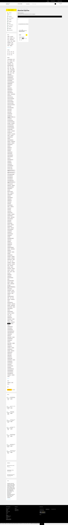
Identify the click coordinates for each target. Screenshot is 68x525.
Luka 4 (13, 271)
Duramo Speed (9, 220)
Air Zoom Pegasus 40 (10, 177)
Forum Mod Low (9, 232)
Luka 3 (11, 271)
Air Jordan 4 (12, 123)
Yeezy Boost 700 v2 (10, 352)
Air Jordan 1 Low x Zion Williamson (10, 117)
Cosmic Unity (9, 209)
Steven (11, 320)
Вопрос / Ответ (7, 508)
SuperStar (9, 323)
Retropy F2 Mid (13, 305)
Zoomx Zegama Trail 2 (10, 373)
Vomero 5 (12, 495)
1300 (10, 68)
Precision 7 (9, 299)
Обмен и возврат (8, 511)
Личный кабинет (16, 509)
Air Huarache (8, 483)
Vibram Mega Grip (10, 340)
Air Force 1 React (9, 109)
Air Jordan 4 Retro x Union (10, 126)
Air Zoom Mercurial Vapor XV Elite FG (11, 170)
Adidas (8, 36)
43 (13, 53)
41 (9, 53)
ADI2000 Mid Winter (10, 83)
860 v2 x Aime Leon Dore (10, 65)
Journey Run (13, 262)
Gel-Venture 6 (9, 256)
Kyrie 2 (8, 265)
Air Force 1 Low (9, 95)
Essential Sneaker (10, 226)
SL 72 (8, 314)
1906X (13, 71)
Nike (12, 42)
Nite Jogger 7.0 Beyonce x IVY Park (11, 287)
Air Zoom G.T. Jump (10, 168)
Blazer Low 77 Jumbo (10, 191)
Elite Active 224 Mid (10, 223)
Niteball (8, 283)
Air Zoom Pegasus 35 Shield (11, 174)
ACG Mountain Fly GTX (10, 77)
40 (21, 38)
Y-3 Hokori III (9, 347)
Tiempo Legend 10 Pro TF (11, 332)
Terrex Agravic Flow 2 (10, 326)
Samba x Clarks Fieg (10, 308)
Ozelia (12, 293)
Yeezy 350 (8, 496)
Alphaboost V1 (9, 185)
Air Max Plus (8, 485)
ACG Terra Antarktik (10, 80)
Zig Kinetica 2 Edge (10, 358)
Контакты (7, 512)
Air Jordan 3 (9, 123)
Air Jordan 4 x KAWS (10, 129)
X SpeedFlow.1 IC (10, 346)
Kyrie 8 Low (11, 265)
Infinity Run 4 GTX (10, 259)
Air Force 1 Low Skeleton (10, 101)
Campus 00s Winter (10, 194)
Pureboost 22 (12, 299)
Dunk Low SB (12, 217)
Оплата (7, 513)
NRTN (13, 290)
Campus (13, 486)
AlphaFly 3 (13, 185)
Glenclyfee (13, 256)
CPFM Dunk (13, 214)
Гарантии (7, 510)
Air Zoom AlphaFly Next (10, 165)
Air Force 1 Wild (9, 112)
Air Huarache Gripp (10, 113)
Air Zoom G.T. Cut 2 (10, 167)
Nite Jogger (9, 285)
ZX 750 (8, 376)
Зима (12, 382)
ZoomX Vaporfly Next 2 (10, 370)
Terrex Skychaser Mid (10, 329)
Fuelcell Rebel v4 (9, 235)
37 (9, 51)
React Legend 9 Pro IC (10, 302)
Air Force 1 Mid (9, 106)
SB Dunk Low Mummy (10, 311)
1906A (13, 68)
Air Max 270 (9, 141)
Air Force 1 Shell (9, 110)
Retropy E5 (9, 305)
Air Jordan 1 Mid (12, 483)
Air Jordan (11, 36)
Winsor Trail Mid (9, 343)
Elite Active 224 (9, 221)
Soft (10, 314)
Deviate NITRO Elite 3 (10, 215)
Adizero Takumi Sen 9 (10, 92)
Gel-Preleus (9, 253)
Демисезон (9, 382)
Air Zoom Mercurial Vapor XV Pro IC (11, 172)
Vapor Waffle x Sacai (10, 338)
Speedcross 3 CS (10, 317)
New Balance (9, 42)
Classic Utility (9, 203)
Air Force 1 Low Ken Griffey (11, 98)
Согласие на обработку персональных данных (8, 519)
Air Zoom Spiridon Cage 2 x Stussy (11, 182)
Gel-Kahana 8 (9, 241)
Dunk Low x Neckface (10, 218)
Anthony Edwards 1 (10, 188)
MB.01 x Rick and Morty (10, 277)
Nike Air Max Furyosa (9, 494)
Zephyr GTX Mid (9, 355)
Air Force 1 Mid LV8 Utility (10, 107)
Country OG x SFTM (10, 212)
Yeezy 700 (11, 496)
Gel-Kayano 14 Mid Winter (10, 247)
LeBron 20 (13, 268)
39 (13, 51)
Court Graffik (9, 214)
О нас (6, 514)
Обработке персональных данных (35, 523)
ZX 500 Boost (8, 497)
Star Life (9, 320)
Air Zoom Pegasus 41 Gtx (10, 180)
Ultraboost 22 (9, 335)
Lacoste (14, 487)
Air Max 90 (12, 135)
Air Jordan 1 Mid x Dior (10, 120)
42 (24, 38)
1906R (8, 71)
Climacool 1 (12, 206)
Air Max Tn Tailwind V (10, 156)
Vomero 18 (9, 341)
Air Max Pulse (9, 150)
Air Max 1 (9, 135)
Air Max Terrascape (10, 153)
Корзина (16, 508)
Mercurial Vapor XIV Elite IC (11, 280)
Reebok (11, 45)
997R (8, 68)
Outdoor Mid (9, 293)
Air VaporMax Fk (9, 162)
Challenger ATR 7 (9, 200)
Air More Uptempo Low (10, 159)
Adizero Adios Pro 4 (10, 89)
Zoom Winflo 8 (9, 367)
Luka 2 (8, 271)
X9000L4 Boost (9, 344)
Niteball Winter (12, 283)
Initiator (13, 259)
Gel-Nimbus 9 (9, 250)
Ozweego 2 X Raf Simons (10, 296)
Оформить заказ (16, 510)
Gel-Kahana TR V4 (10, 244)
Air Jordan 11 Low (10, 132)
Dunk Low (9, 217)
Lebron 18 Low (9, 268)
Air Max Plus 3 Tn (9, 147)
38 (11, 51)
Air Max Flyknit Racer (10, 144)
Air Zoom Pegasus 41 (9, 486)
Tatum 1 (12, 323)
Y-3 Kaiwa (13, 347)
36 (19, 38)
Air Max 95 (9, 138)
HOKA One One (11, 39)
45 (9, 54)
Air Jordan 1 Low (9, 115)
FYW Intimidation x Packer (10, 238)
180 (13, 59)
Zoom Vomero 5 (9, 364)
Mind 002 (12, 282)
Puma (8, 45)
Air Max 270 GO (13, 141)
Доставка (7, 509)
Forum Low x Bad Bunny (10, 229)
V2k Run (10, 495)
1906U (11, 71)
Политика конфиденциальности (8, 515)
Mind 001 (9, 282)
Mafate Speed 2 (9, 274)
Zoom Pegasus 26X (10, 361)
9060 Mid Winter (9, 74)
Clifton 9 (8, 206)
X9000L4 (13, 343)
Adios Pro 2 (9, 86)
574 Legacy (11, 62)
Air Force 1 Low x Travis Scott (11, 104)
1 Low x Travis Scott (10, 59)
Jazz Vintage (9, 262)
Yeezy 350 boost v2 (10, 349)
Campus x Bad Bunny (10, 197)
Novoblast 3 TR (9, 290)
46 (11, 54)
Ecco (8, 39)
